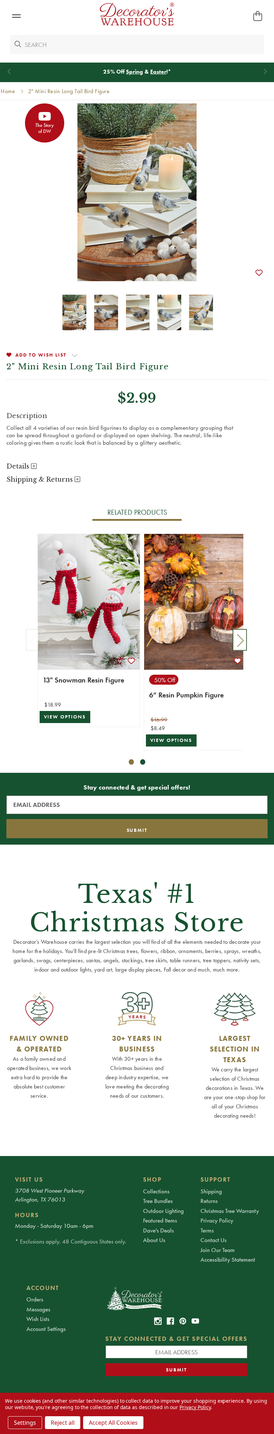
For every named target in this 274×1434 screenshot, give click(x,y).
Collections (156, 1191)
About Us (154, 1240)
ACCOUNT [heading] (42, 1288)
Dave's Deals (158, 1230)
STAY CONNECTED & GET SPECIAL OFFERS (176, 1338)
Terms (207, 1230)
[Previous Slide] (9, 71)
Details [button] (18, 466)
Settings (25, 1423)
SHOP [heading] (152, 1179)
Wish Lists (37, 1319)
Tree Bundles (158, 1201)
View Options (65, 717)
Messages (38, 1309)
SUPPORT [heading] (216, 1179)
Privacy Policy (217, 1220)
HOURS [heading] (27, 1215)
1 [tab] (131, 762)
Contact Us (214, 1240)
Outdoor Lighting (163, 1211)
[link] (158, 1321)
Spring (134, 71)
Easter (158, 71)
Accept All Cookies (113, 1423)
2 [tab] (143, 762)
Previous (33, 640)
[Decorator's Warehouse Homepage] (176, 1298)
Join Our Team (218, 1250)
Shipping (211, 1191)
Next (240, 640)
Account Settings (46, 1329)
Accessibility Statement (228, 1259)
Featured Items (160, 1220)
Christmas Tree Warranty (230, 1211)
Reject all (63, 1423)
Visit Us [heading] (29, 1179)
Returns (209, 1201)
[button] (16, 16)
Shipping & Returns (40, 479)
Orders (34, 1299)
